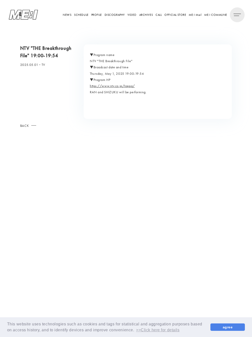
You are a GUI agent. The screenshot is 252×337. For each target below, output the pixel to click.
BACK (24, 125)
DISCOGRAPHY (115, 15)
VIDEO (132, 15)
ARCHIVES (146, 15)
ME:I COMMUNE (215, 15)
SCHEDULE (81, 15)
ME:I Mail (195, 15)
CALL (159, 15)
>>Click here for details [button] (157, 330)
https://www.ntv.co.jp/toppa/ (112, 86)
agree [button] (228, 327)
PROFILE (96, 15)
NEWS (67, 15)
